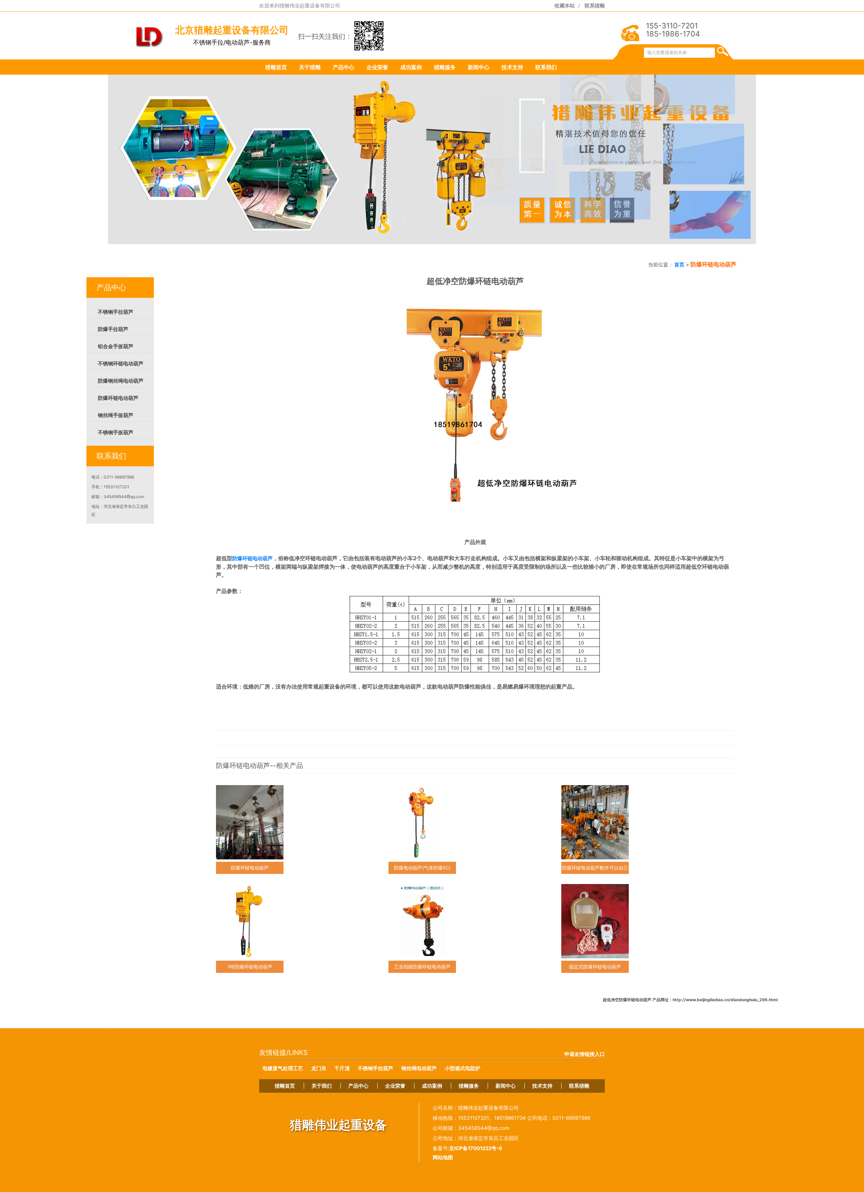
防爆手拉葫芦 (113, 329)
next (587, 172)
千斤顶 (342, 1068)
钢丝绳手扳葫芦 (115, 415)
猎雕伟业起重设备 (338, 1124)
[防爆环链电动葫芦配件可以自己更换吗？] (595, 822)
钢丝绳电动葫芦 (419, 1068)
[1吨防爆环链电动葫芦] (250, 921)
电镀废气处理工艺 (283, 1068)
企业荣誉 (377, 67)
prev (277, 172)
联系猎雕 (595, 5)
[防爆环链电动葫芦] (250, 822)
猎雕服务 (445, 67)
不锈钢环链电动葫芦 (120, 363)
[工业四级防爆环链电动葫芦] (422, 921)
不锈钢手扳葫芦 (115, 432)
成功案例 (411, 67)
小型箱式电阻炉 (462, 1068)
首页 (678, 264)
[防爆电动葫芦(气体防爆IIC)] (422, 822)
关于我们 (322, 1086)
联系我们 (546, 67)
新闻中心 (478, 67)
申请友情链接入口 (584, 1054)
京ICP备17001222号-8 (475, 1148)
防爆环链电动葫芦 (118, 398)
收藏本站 (565, 5)
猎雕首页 (276, 67)
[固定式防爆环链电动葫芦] (595, 921)
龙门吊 (318, 1068)
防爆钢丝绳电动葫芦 (120, 381)
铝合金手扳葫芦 (115, 346)
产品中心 (343, 67)
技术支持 (512, 67)
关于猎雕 (310, 67)
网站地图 (443, 1157)
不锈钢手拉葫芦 (115, 312)
